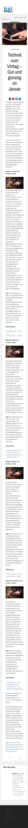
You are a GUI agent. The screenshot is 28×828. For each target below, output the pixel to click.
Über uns (7, 821)
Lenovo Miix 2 (10, 745)
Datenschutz (7, 813)
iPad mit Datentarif (9, 815)
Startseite (7, 808)
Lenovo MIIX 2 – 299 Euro (15, 336)
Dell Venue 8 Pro (14, 742)
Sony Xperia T (12, 751)
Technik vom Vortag (14, 22)
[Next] (20, 758)
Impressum (7, 812)
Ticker (6, 823)
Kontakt (6, 824)
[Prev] (8, 758)
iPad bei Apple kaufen (9, 817)
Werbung (7, 810)
